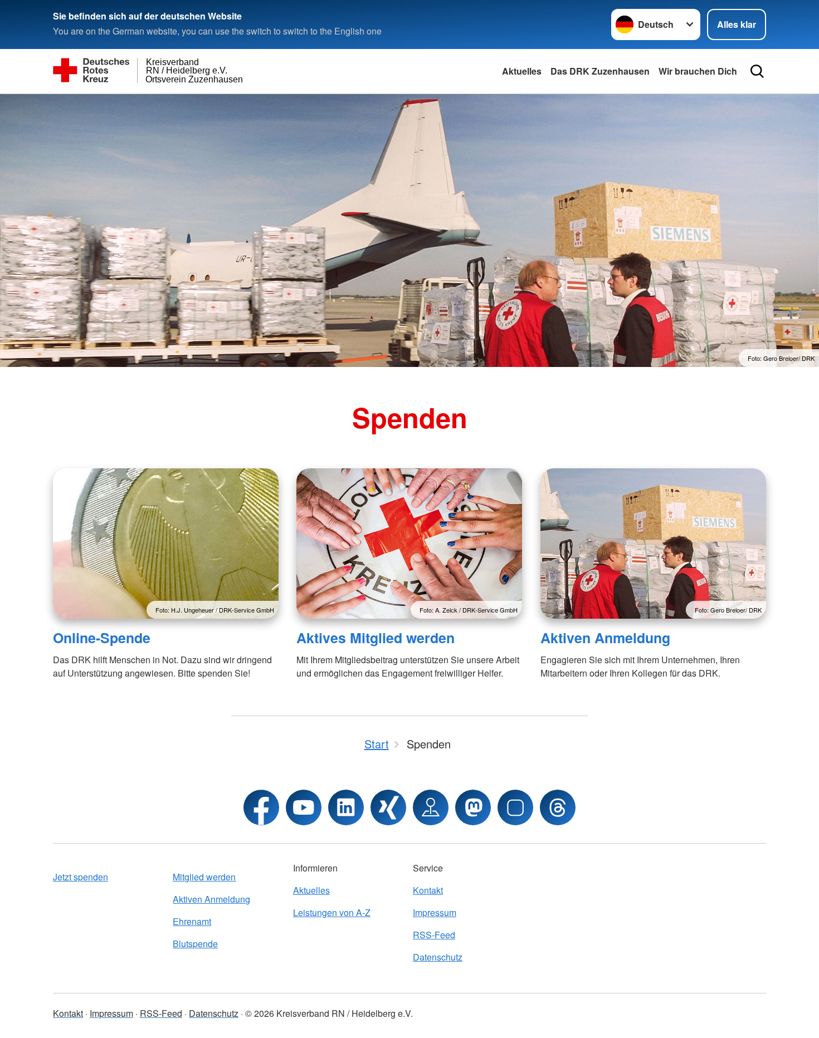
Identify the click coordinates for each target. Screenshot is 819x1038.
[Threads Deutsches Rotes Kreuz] (558, 807)
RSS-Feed (434, 934)
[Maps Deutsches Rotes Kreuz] (430, 807)
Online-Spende (101, 638)
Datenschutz (437, 957)
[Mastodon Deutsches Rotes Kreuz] (473, 807)
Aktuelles (522, 71)
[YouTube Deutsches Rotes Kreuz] (303, 807)
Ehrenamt (192, 921)
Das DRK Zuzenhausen (600, 71)
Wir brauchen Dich (698, 71)
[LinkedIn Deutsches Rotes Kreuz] (346, 807)
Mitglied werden (204, 876)
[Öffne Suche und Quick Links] (757, 71)
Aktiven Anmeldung (605, 638)
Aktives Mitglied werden (375, 638)
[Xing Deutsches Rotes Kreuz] (388, 807)
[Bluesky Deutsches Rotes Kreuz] (515, 807)
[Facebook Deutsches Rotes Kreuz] (261, 807)
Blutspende (195, 943)
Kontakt (428, 890)
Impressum (434, 912)
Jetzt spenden (80, 876)
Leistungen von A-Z (331, 912)
